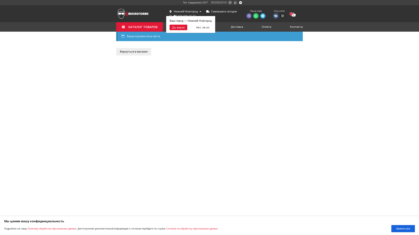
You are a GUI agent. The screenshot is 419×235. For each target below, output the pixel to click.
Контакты (296, 27)
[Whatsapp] (235, 2)
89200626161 (219, 2)
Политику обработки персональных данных (51, 228)
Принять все (403, 228)
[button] (139, 27)
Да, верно (178, 27)
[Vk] (275, 15)
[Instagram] (282, 15)
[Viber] (230, 2)
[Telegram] (240, 2)
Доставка (237, 27)
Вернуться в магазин (134, 51)
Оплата (266, 27)
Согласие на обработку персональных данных (192, 228)
